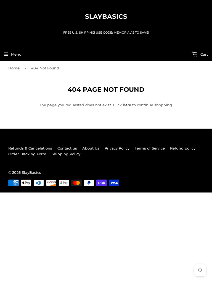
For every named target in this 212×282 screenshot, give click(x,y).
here (127, 105)
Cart (203, 54)
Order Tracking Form (27, 154)
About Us (90, 148)
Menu (16, 54)
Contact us (67, 148)
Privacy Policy (117, 148)
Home (14, 68)
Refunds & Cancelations (30, 148)
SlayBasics (106, 16)
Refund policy (182, 148)
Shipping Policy (66, 154)
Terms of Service (150, 148)
